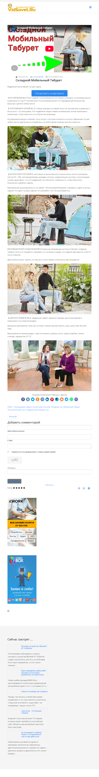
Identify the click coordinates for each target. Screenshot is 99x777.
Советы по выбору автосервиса (34, 691)
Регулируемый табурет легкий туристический (32, 407)
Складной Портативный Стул (37, 410)
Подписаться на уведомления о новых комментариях (33, 452)
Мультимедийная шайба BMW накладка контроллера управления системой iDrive (33, 673)
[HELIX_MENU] (90, 7)
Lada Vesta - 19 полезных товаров (31, 712)
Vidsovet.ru (49, 485)
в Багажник (38, 77)
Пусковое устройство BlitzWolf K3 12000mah (33, 647)
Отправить (14, 481)
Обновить (11, 468)
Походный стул (57, 407)
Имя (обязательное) (15, 431)
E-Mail (9, 440)
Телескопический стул (16, 410)
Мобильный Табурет (72, 407)
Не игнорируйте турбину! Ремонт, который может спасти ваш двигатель (31, 734)
